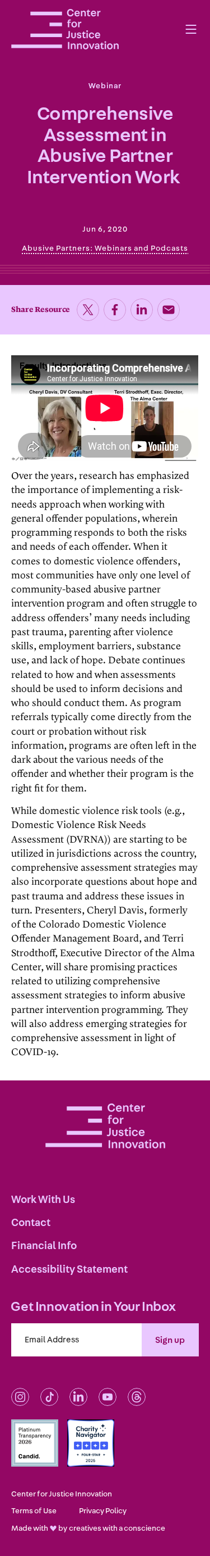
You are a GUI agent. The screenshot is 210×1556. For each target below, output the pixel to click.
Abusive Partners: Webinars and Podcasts (105, 248)
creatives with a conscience (117, 1528)
